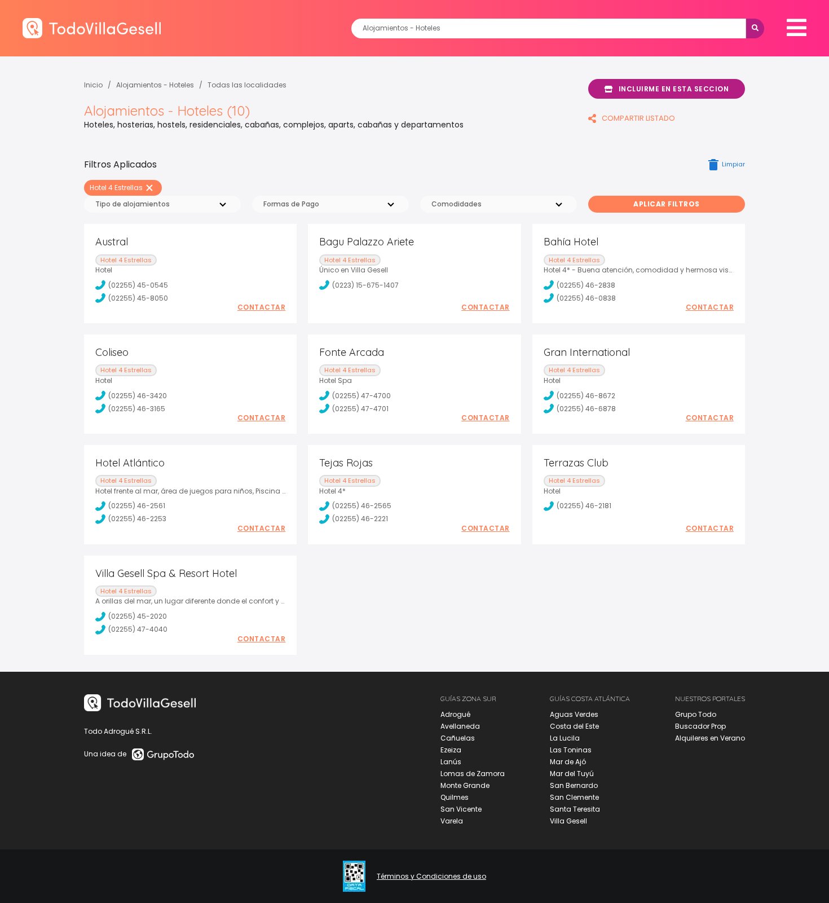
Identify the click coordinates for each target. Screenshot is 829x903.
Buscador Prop (700, 726)
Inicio (93, 85)
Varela (451, 821)
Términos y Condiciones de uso (431, 876)
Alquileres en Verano (710, 738)
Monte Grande (465, 785)
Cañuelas (457, 738)
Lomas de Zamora (472, 773)
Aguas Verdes (574, 714)
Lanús (450, 762)
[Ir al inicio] (92, 28)
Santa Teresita (575, 809)
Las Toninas (571, 750)
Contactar (261, 307)
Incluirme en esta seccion (674, 89)
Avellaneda (460, 726)
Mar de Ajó (568, 762)
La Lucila (565, 738)
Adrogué (455, 714)
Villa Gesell (568, 821)
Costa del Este (574, 726)
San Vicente (461, 809)
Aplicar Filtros (666, 204)
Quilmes (454, 797)
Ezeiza (450, 750)
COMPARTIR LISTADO (638, 118)
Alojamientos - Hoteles (155, 85)
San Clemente (574, 797)
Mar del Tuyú (572, 773)
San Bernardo (574, 785)
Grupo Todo (695, 714)
